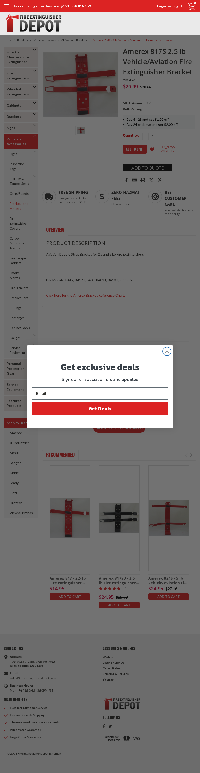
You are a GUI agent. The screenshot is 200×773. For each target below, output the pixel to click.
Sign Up (179, 6)
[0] (189, 6)
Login (161, 6)
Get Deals (100, 408)
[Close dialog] (167, 351)
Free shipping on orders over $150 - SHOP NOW (52, 6)
